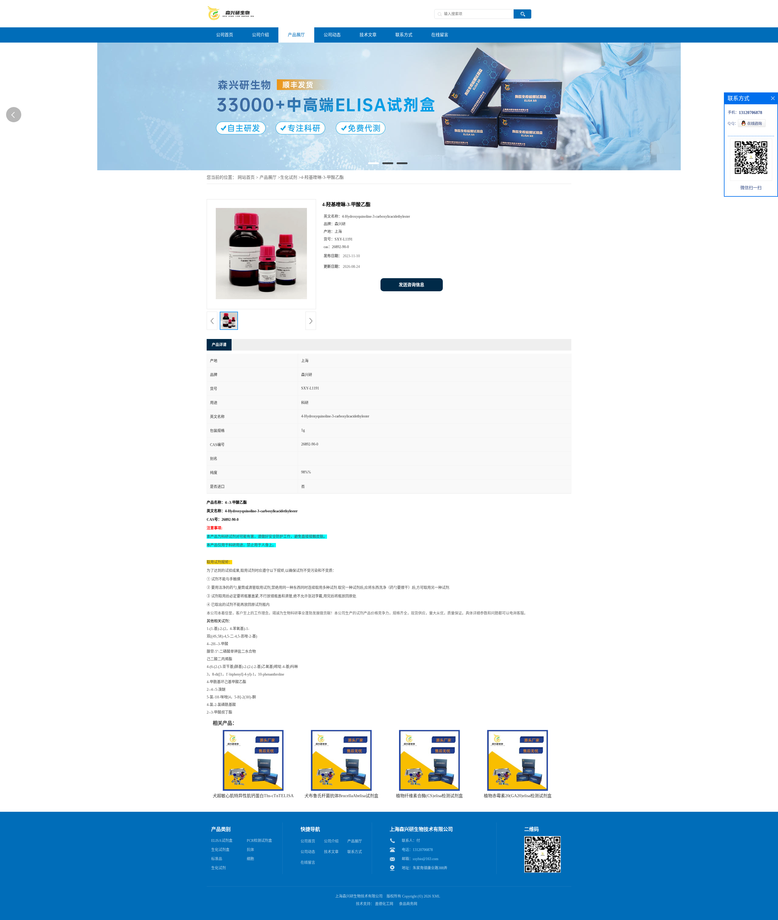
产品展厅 (268, 177)
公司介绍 (331, 841)
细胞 (250, 859)
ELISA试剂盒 (221, 841)
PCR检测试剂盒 (259, 841)
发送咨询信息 (411, 284)
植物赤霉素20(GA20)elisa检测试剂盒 (518, 796)
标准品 (216, 859)
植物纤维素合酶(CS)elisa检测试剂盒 (429, 796)
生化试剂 (288, 177)
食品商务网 (408, 904)
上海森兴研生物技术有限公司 (359, 896)
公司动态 (308, 852)
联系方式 (354, 852)
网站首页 (246, 177)
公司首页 (308, 841)
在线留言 (308, 862)
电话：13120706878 (417, 850)
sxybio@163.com (425, 859)
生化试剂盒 (220, 850)
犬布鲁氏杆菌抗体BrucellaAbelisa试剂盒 (341, 796)
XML (436, 896)
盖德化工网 (384, 904)
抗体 (250, 850)
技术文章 (331, 852)
